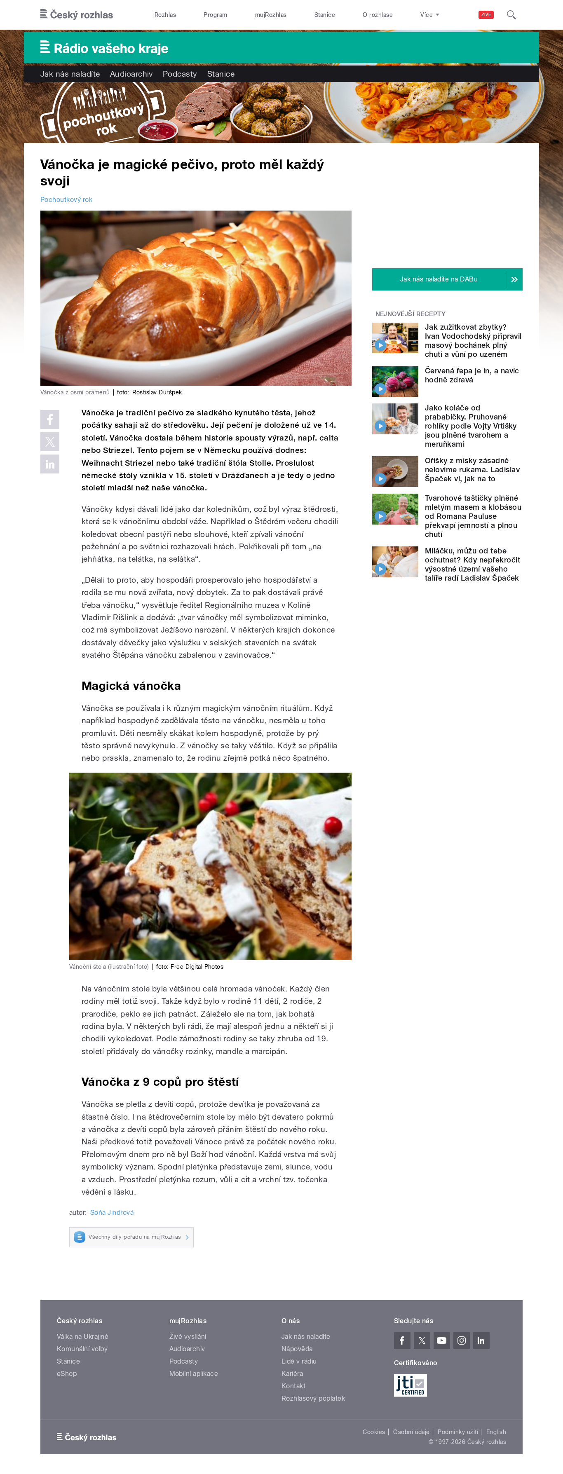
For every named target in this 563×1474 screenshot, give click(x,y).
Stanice (324, 15)
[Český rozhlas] (76, 15)
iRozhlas (164, 15)
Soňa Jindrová (112, 1212)
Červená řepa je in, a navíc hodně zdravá (472, 375)
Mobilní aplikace (193, 1374)
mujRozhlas (271, 15)
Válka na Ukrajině (82, 1336)
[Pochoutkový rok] (281, 112)
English (496, 1432)
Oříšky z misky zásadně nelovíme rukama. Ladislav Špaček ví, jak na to (472, 469)
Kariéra (292, 1374)
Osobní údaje (411, 1432)
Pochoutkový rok (66, 200)
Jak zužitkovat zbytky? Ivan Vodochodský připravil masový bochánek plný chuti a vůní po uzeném (473, 341)
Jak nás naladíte (70, 73)
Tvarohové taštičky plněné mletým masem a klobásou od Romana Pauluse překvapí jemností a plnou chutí (473, 516)
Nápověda (297, 1349)
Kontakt (293, 1386)
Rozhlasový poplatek (313, 1398)
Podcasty (180, 73)
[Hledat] (511, 15)
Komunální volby (82, 1349)
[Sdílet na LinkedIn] (49, 464)
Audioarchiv (131, 73)
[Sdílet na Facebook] (49, 419)
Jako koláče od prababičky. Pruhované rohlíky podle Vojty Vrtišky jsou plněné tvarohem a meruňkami (471, 425)
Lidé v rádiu (299, 1361)
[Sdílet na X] (49, 441)
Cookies (374, 1432)
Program (215, 15)
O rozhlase (378, 15)
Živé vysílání (187, 1336)
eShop (67, 1374)
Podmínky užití (458, 1432)
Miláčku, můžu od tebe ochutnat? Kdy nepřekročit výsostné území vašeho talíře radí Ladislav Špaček (472, 564)
